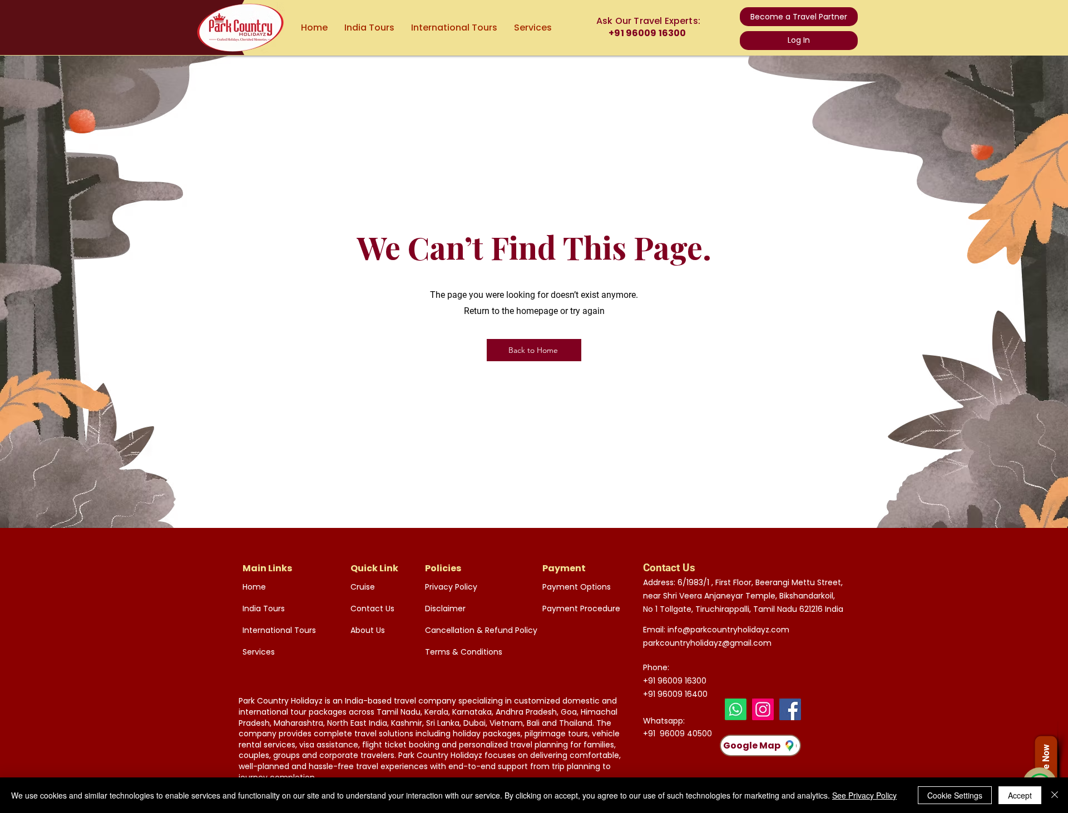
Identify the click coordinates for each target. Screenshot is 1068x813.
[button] (799, 16)
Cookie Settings (954, 795)
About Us (367, 630)
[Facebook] (790, 709)
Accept (1020, 795)
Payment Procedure (581, 608)
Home (254, 586)
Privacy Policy (451, 586)
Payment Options (576, 586)
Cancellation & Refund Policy (473, 630)
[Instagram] (763, 709)
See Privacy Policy (864, 795)
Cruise (362, 586)
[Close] (1054, 795)
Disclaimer (445, 608)
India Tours (264, 608)
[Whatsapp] (735, 709)
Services (259, 651)
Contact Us (372, 608)
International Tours (279, 630)
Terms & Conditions (463, 651)
